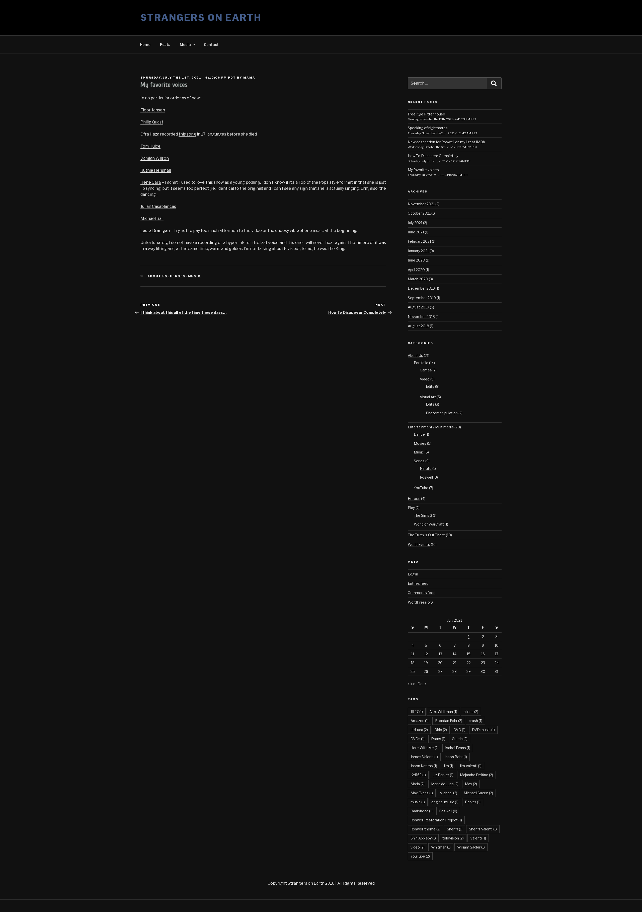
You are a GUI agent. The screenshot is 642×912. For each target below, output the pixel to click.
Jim (448, 766)
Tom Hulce (150, 146)
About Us (157, 276)
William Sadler (471, 847)
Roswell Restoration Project (436, 820)
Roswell (426, 477)
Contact (211, 44)
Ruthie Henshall (155, 170)
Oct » (422, 684)
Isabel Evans (457, 748)
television (453, 838)
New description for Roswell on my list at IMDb (446, 142)
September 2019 (422, 298)
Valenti (478, 838)
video (418, 847)
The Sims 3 (423, 515)
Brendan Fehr (448, 721)
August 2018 (418, 326)
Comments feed (421, 593)
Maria (418, 784)
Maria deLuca (444, 784)
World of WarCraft (429, 524)
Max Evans (422, 793)
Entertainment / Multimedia (431, 427)
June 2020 (416, 260)
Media (185, 44)
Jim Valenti (471, 766)
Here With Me (425, 748)
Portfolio (421, 363)
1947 (417, 711)
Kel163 (418, 775)
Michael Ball (152, 218)
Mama (249, 77)
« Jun (411, 684)
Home (145, 44)
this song (187, 134)
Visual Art (428, 397)
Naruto (426, 468)
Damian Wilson (154, 158)
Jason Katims (424, 766)
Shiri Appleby (423, 838)
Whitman (441, 847)
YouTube (421, 488)
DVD (459, 730)
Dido (440, 730)
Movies (420, 443)
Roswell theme (425, 829)
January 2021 (418, 251)
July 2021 (415, 223)
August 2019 (418, 307)
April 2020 (416, 270)
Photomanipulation (442, 413)
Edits (430, 386)
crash (475, 721)
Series (419, 461)
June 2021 (416, 232)
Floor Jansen (152, 110)
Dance (419, 434)
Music (194, 276)
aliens (471, 711)
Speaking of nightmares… (429, 128)
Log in (413, 574)
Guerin (459, 739)
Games (426, 370)
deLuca (419, 730)
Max (471, 784)
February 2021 (419, 241)
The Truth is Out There (426, 535)
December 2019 (421, 288)
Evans (438, 739)
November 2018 (421, 316)
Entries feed (418, 583)
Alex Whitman (443, 711)
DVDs (418, 739)
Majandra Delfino (476, 775)
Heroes (178, 276)
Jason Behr (455, 757)
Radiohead (422, 811)
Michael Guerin (478, 793)
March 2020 (418, 279)
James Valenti (424, 757)
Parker (472, 802)
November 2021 (421, 204)
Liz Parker (442, 775)
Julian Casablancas (158, 206)
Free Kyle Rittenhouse (426, 114)
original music (444, 802)
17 (496, 654)
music (418, 802)
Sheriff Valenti (483, 829)
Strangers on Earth (201, 17)
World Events (419, 544)
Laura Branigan (155, 230)
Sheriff (454, 829)
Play (411, 508)
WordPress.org (420, 602)
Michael (448, 793)
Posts (165, 44)
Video (425, 379)
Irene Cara (150, 182)
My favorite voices (423, 170)
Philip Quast (151, 122)
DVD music (483, 730)
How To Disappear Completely (433, 156)
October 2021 (419, 213)
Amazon (420, 721)
